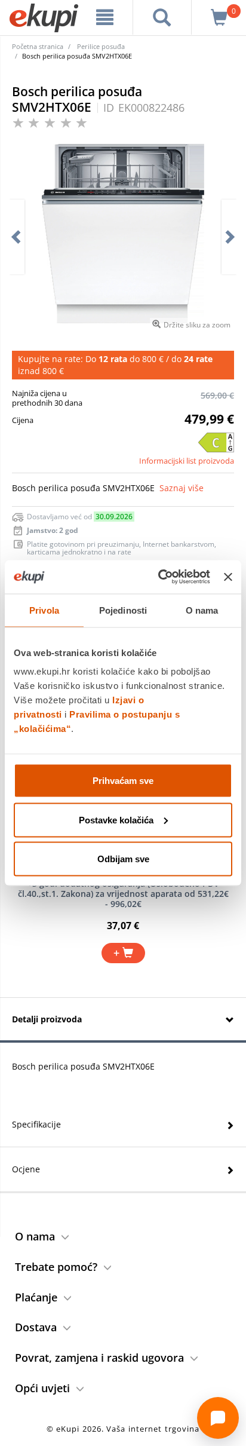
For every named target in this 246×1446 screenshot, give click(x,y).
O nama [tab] (202, 610)
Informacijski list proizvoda (186, 460)
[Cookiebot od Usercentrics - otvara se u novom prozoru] (159, 577)
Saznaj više (181, 488)
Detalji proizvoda (47, 1019)
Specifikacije (36, 1124)
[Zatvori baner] (228, 576)
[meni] (105, 17)
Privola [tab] (44, 610)
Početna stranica (37, 46)
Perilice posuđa (101, 46)
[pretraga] (162, 17)
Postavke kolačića (116, 819)
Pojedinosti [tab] (123, 610)
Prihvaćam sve (123, 781)
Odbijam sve (123, 859)
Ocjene (26, 1169)
